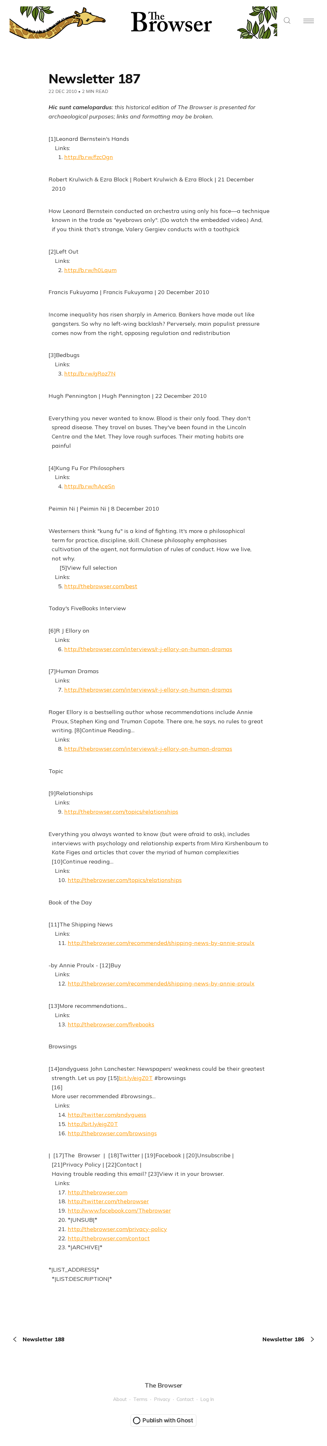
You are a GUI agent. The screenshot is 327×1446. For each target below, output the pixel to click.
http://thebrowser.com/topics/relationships (121, 811)
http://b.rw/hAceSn (89, 486)
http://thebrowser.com (97, 1192)
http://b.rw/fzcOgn (88, 157)
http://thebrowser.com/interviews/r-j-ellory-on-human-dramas (148, 649)
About (120, 1399)
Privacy (162, 1399)
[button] (287, 21)
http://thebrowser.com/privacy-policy (117, 1229)
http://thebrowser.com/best (100, 586)
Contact (185, 1399)
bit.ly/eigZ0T (136, 1078)
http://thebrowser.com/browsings (112, 1133)
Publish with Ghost (167, 1420)
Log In (207, 1399)
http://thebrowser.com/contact (109, 1238)
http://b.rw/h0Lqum (90, 270)
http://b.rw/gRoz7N (90, 373)
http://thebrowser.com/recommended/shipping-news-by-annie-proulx (161, 943)
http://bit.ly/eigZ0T (93, 1124)
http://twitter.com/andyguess (107, 1114)
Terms (140, 1399)
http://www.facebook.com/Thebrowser (119, 1210)
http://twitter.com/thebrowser (108, 1201)
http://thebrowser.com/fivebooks (111, 1024)
